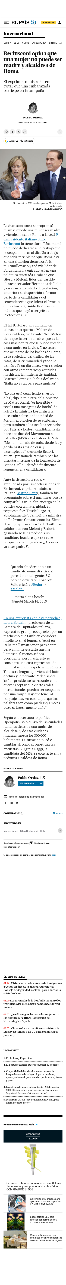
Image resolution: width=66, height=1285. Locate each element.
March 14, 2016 (35, 601)
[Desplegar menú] (6, 22)
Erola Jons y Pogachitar (19, 1058)
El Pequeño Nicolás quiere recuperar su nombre (32, 1064)
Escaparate (33, 1136)
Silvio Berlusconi (28, 831)
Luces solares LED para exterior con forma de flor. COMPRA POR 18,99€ (43, 1219)
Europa (7, 43)
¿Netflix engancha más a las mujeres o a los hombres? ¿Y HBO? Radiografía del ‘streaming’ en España (31, 1018)
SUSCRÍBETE (48, 22)
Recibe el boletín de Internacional (26, 796)
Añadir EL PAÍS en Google (21, 141)
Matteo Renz (27, 493)
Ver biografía (27, 783)
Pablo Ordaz (33, 117)
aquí (54, 854)
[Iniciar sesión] (59, 22)
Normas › (57, 813)
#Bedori (37, 584)
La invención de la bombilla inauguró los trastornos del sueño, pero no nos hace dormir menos (32, 1004)
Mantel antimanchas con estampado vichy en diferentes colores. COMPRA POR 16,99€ (46, 1238)
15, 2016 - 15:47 (36, 122)
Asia (61, 43)
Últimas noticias (14, 976)
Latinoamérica (39, 43)
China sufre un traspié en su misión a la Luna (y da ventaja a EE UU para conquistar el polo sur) (31, 1032)
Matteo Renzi (10, 831)
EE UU (16, 43)
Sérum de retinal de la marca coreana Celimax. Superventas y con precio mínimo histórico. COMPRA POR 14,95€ (34, 1186)
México (25, 43)
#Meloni (17, 589)
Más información (11, 847)
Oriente (53, 43)
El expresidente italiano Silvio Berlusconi (31, 239)
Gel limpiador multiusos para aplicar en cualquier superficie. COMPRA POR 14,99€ (45, 1201)
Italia (42, 831)
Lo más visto (11, 1050)
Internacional (18, 34)
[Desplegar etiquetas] (60, 830)
